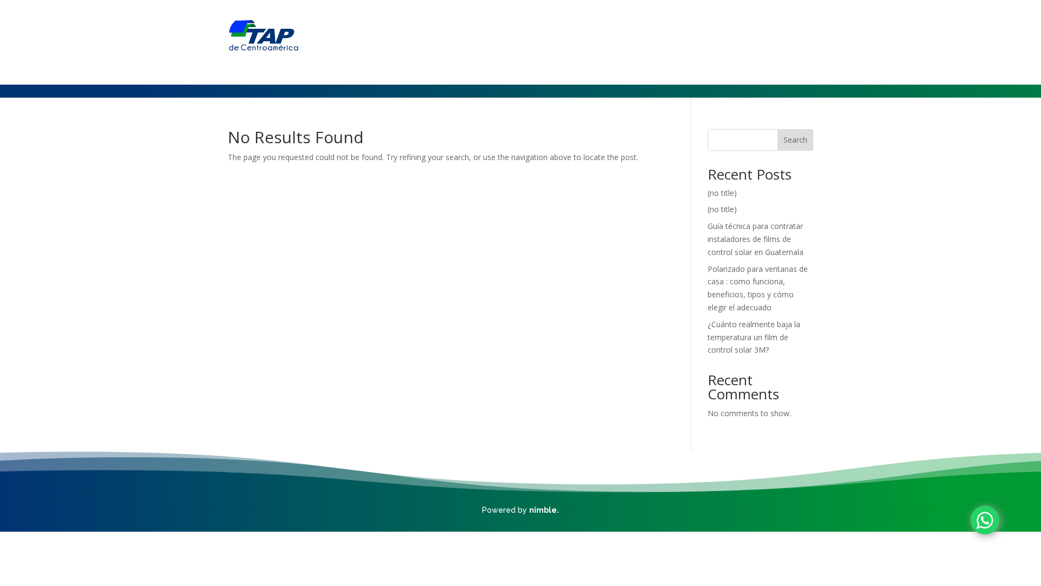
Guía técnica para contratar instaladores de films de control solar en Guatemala (756, 239)
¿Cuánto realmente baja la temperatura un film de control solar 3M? (754, 337)
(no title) (722, 193)
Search (795, 140)
